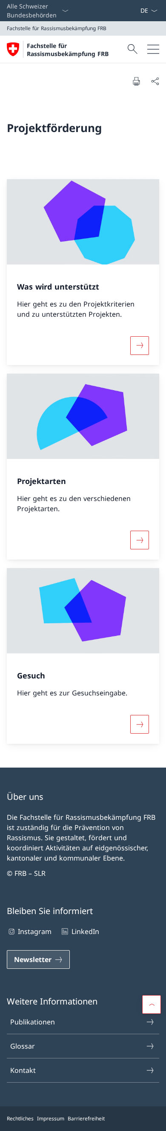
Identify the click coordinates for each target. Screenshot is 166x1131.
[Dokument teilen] (155, 81)
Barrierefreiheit (86, 1118)
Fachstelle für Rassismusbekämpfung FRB (68, 50)
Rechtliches (20, 1118)
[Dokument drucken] (136, 81)
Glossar (22, 1046)
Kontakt (23, 1070)
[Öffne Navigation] (153, 49)
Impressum (50, 1118)
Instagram (35, 931)
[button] (151, 1004)
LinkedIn (85, 931)
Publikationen (32, 1022)
